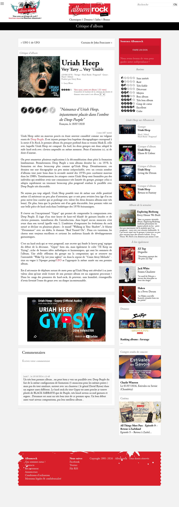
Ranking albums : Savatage (134, 339)
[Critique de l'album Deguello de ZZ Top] (127, 262)
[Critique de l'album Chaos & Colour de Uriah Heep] (127, 160)
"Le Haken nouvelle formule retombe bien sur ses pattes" (148, 298)
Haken (141, 288)
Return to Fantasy (147, 192)
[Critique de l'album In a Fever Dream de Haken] (127, 302)
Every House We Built (148, 215)
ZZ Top (142, 248)
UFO (59, 260)
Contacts (29, 465)
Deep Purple (37, 139)
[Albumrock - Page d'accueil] (89, 15)
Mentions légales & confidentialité (43, 478)
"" (140, 231)
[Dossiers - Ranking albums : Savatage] (140, 334)
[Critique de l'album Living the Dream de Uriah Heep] (127, 180)
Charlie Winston (129, 382)
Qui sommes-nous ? (35, 462)
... (121, 343)
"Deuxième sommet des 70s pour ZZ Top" (147, 257)
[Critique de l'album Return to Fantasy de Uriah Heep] (127, 200)
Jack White (143, 268)
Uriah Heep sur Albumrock (140, 120)
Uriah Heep (80, 63)
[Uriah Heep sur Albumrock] (127, 133)
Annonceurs (31, 472)
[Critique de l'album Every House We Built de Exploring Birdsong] (127, 225)
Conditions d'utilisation (37, 475)
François (63, 124)
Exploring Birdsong (147, 211)
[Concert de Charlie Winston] (140, 378)
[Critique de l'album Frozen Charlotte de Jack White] (127, 282)
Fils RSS (74, 468)
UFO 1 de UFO (31, 42)
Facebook (74, 462)
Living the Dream (147, 173)
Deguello (142, 252)
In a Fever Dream (147, 291)
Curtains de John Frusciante (95, 42)
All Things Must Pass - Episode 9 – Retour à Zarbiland (139, 427)
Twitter (73, 465)
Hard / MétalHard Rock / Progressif (147, 135)
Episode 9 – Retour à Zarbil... (136, 432)
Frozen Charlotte (146, 272)
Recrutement (32, 468)
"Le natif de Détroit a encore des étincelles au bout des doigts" (147, 278)
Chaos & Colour (146, 153)
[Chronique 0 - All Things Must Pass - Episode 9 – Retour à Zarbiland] (140, 414)
